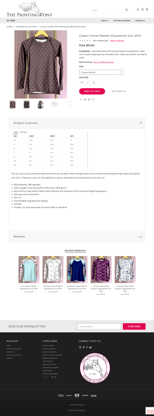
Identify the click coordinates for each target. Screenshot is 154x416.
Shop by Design (48, 346)
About (104, 21)
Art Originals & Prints (51, 367)
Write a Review (117, 40)
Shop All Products (49, 349)
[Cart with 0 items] (147, 9)
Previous (147, 408)
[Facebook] (81, 99)
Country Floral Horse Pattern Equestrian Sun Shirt (125, 288)
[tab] (77, 123)
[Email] (85, 99)
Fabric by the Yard (49, 364)
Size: (82, 66)
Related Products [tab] (75, 250)
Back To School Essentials (53, 355)
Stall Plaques (48, 361)
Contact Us (140, 21)
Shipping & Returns (121, 21)
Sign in (9, 355)
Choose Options (29, 272)
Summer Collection (50, 358)
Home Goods (47, 371)
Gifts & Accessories (50, 374)
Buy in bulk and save (103, 62)
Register (18, 355)
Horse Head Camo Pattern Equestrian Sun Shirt (101, 288)
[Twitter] (89, 99)
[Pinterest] (93, 99)
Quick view (29, 266)
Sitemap (9, 358)
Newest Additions (49, 352)
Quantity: (83, 77)
